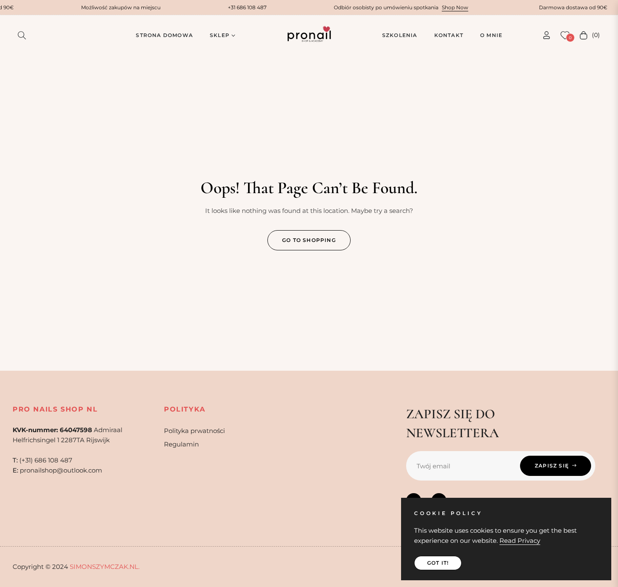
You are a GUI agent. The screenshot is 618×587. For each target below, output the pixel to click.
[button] (22, 35)
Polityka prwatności (194, 431)
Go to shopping (309, 240)
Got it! (438, 563)
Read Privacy (519, 541)
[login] (546, 35)
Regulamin (181, 444)
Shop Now (449, 7)
